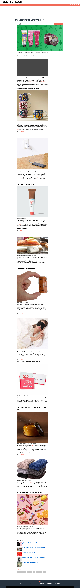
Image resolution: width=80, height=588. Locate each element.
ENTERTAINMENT (38, 1)
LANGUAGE (55, 1)
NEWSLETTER (25, 1)
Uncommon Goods (23, 405)
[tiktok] (76, 4)
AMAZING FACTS (31, 1)
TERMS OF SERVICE (22, 584)
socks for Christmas (29, 482)
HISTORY (50, 1)
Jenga (41, 306)
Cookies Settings (57, 584)
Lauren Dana (18, 21)
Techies (20, 178)
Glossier (21, 230)
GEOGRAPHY (45, 1)
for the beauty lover (41, 529)
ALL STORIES (71, 1)
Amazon (21, 182)
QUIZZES (60, 1)
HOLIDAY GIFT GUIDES (24, 576)
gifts (17, 79)
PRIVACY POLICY (49, 583)
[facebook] (70, 4)
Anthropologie (22, 131)
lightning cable (39, 177)
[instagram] (74, 4)
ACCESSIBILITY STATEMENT (32, 584)
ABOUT (21, 583)
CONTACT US (30, 583)
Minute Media (38, 587)
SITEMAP (41, 584)
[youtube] (78, 4)
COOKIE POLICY (57, 583)
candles (33, 445)
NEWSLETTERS (42, 583)
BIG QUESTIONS (65, 1)
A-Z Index (48, 584)
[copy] (22, 24)
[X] (72, 4)
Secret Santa (43, 81)
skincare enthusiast (20, 531)
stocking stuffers (32, 81)
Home (18, 576)
